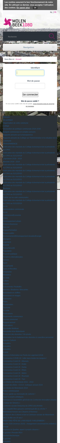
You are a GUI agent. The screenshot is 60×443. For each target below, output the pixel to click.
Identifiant (35, 68)
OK (35, 8)
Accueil (18, 59)
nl (51, 12)
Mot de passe (33, 81)
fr (55, 12)
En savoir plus (23, 8)
